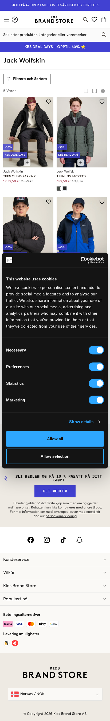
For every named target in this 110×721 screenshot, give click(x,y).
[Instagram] (47, 540)
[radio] (86, 91)
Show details (81, 421)
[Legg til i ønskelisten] (48, 102)
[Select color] (59, 188)
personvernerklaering (61, 516)
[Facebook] (30, 540)
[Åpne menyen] (6, 19)
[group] (94, 91)
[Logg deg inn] (15, 19)
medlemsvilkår (89, 512)
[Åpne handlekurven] (104, 19)
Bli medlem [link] (55, 491)
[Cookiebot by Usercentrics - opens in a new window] (80, 260)
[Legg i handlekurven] (27, 162)
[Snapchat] (79, 540)
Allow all (55, 438)
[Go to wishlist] (94, 19)
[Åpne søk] (85, 19)
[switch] (96, 366)
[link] (54, 19)
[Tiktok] (63, 540)
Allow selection (55, 456)
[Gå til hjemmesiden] (54, 19)
